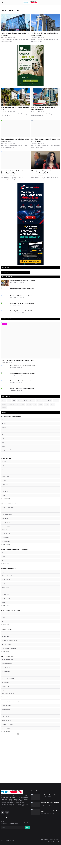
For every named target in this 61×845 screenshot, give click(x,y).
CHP (14, 400)
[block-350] (30, 65)
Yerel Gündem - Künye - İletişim (48, 794)
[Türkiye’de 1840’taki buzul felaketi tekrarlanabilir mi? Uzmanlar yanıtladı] (5, 390)
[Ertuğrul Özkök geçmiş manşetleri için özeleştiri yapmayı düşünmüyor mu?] (5, 290)
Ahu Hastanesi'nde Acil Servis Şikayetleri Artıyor (15, 108)
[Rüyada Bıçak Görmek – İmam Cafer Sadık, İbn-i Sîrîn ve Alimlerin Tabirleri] (5, 313)
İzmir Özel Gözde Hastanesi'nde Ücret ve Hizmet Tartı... (45, 140)
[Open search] (58, 2)
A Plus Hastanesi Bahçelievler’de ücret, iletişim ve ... (15, 34)
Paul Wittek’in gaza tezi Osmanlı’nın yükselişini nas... (17, 360)
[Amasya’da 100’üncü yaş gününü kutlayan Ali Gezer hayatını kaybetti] (5, 368)
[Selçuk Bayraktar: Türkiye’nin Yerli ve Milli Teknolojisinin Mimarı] (35, 804)
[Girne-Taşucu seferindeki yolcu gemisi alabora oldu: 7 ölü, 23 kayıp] (5, 383)
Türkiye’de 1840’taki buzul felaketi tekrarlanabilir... (22, 388)
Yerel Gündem (4, 37)
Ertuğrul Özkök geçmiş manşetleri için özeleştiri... (22, 288)
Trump (40, 404)
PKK (23, 404)
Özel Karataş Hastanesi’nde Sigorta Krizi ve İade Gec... (15, 140)
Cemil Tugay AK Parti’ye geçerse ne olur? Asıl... (21, 295)
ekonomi (56, 400)
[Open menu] (2, 2)
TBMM (49, 400)
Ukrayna (19, 400)
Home (2, 7)
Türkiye (26, 400)
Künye (57, 841)
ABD (35, 404)
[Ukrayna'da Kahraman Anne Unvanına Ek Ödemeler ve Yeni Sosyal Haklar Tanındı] (5, 283)
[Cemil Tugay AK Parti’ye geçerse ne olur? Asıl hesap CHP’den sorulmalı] (5, 298)
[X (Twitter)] (2, 812)
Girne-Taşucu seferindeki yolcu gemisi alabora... (22, 380)
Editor (42, 796)
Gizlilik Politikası (50, 841)
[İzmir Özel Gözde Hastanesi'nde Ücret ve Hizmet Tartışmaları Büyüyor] (45, 128)
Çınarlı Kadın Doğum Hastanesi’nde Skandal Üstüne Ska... (13, 172)
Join (27, 827)
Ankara (44, 400)
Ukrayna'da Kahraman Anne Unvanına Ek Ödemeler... (23, 280)
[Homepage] (30, 2)
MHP (18, 404)
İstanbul (4, 404)
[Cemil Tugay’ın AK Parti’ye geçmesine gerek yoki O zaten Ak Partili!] (5, 305)
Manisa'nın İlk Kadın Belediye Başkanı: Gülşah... (50, 810)
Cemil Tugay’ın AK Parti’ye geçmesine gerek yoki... (22, 303)
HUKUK (46, 404)
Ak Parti (52, 404)
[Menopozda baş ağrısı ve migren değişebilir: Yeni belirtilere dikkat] (5, 375)
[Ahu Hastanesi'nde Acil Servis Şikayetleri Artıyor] (15, 97)
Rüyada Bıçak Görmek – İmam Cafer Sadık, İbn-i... (22, 310)
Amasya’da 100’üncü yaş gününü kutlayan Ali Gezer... (23, 365)
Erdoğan (32, 400)
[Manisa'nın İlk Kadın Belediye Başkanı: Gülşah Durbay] (35, 812)
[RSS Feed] (7, 812)
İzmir (9, 400)
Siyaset (3, 400)
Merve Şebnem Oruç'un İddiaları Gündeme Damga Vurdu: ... (42, 172)
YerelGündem (11, 404)
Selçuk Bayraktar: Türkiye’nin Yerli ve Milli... (50, 803)
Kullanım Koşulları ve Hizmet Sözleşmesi (49, 839)
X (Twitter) (6, 272)
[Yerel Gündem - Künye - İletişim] (35, 797)
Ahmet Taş (3, 362)
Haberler (7, 7)
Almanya (4, 407)
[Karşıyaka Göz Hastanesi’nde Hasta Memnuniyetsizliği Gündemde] (45, 97)
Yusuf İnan (12, 367)
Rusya (38, 400)
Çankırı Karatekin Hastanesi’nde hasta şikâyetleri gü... (44, 34)
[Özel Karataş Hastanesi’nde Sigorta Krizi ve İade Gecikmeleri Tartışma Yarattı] (15, 128)
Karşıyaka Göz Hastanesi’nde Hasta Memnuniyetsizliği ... (44, 108)
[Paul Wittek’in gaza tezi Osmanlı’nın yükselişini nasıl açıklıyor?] (30, 340)
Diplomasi (29, 404)
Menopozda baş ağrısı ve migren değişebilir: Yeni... (22, 373)
